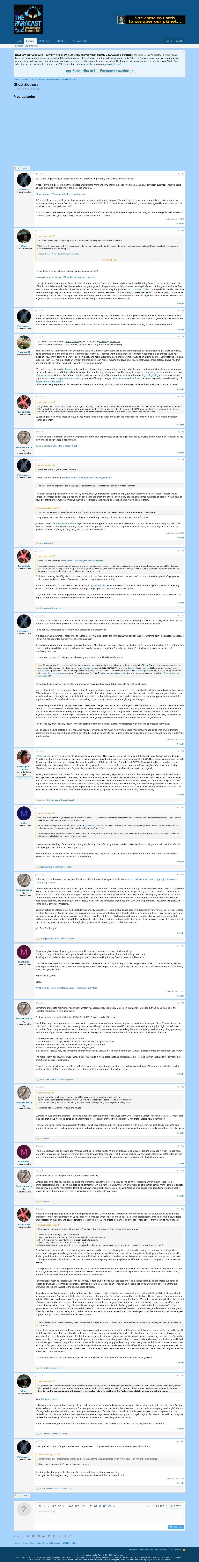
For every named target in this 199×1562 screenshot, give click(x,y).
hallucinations (107, 673)
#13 (182, 946)
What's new (44, 40)
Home (19, 40)
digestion (87, 668)
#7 (183, 459)
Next (25, 168)
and (50, 608)
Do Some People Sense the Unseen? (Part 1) (58, 445)
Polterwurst (21, 88)
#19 (182, 1375)
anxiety (63, 673)
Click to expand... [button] (110, 259)
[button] (53, 41)
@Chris (39, 200)
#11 (182, 807)
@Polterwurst (42, 755)
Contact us (132, 1549)
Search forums (31, 45)
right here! (115, 64)
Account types (80, 40)
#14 (182, 1003)
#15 (182, 1087)
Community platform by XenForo (99, 1555)
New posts (18, 45)
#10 (182, 751)
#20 (182, 1441)
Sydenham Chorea (100, 585)
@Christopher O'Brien (138, 289)
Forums (30, 40)
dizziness (131, 668)
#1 (183, 174)
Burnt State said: (44, 465)
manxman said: (44, 1092)
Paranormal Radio (112, 1557)
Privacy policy (161, 1549)
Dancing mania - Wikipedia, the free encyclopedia (87, 477)
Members (61, 40)
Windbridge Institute (66, 523)
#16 (182, 1146)
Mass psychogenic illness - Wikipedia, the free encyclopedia (65, 277)
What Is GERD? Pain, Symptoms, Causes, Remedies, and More (66, 987)
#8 (183, 550)
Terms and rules (146, 1549)
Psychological (142, 670)
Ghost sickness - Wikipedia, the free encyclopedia (60, 193)
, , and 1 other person (57, 1079)
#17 (182, 1170)
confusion (121, 673)
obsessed (65, 665)
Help (171, 1549)
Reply (181, 223)
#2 (183, 230)
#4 (183, 336)
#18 (182, 1209)
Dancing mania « (49, 1398)
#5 (183, 396)
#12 (182, 874)
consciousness (43, 670)
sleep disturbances (51, 673)
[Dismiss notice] (182, 52)
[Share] (179, 174)
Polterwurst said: (44, 236)
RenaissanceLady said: (47, 508)
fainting (146, 668)
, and (57, 800)
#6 (183, 431)
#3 (183, 310)
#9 (183, 615)
